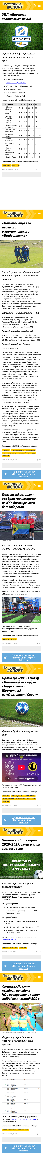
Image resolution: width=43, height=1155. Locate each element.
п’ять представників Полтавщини (23, 1119)
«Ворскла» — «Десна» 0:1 (16, 83)
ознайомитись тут (9, 939)
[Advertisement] (21, 193)
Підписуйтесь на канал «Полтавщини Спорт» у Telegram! (23, 474)
